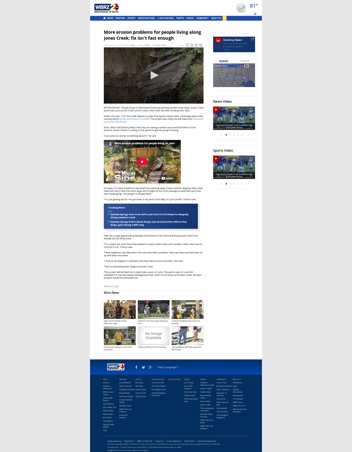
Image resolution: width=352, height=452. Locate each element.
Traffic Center (189, 395)
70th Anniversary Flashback (240, 410)
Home (104, 18)
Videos (190, 18)
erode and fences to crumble (134, 118)
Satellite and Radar (127, 389)
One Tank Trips (190, 392)
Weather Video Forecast (206, 415)
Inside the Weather (123, 416)
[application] (154, 75)
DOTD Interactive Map (191, 400)
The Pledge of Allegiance (222, 416)
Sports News (140, 389)
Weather (120, 18)
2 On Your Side (165, 18)
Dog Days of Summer (221, 394)
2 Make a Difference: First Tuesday (152, 347)
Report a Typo (111, 286)
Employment (238, 395)
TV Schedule (238, 399)
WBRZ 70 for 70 (239, 405)
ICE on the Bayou (158, 386)
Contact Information (237, 390)
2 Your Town (222, 382)
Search (224, 18)
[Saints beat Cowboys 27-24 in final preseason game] (120, 335)
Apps (235, 386)
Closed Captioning (114, 441)
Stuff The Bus (222, 411)
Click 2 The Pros (223, 389)
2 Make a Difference (107, 387)
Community (202, 18)
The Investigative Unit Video (158, 394)
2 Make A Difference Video (207, 383)
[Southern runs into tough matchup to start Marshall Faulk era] (154, 309)
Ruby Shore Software (140, 450)
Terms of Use (189, 441)
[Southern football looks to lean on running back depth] (188, 309)
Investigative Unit (159, 389)
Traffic (180, 18)
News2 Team (108, 410)
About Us (216, 18)
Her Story (139, 386)
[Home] (110, 8)
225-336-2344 (215, 444)
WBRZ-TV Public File (144, 441)
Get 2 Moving (108, 404)
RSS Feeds (107, 417)
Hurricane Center (126, 396)
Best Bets (139, 382)
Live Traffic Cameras (188, 387)
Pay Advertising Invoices (207, 441)
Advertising (237, 382)
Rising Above (124, 393)
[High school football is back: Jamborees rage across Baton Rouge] (120, 309)
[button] (154, 75)
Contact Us (160, 441)
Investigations (146, 18)
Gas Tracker (189, 382)
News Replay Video (205, 396)
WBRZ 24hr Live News (206, 421)
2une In (106, 382)
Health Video (205, 392)
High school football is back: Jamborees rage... (115, 322)
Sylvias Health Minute (108, 425)
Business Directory (224, 386)
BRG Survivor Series (108, 393)
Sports (131, 18)
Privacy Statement (174, 441)
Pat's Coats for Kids (223, 403)
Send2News (108, 421)
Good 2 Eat (221, 399)
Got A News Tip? (109, 407)
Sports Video (140, 396)
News (110, 18)
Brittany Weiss (161, 45)
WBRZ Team (238, 402)
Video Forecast (125, 386)
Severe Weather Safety (126, 401)
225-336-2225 (162, 444)
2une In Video (206, 388)
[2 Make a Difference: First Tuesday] (154, 335)
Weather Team (125, 405)
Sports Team (140, 393)
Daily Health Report (108, 399)
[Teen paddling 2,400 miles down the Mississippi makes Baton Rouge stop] (188, 335)
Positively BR (222, 408)
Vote (105, 430)
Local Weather (125, 382)
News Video (108, 414)
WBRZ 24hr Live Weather (125, 410)
